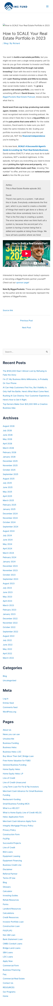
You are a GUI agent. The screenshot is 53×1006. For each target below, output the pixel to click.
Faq (4, 974)
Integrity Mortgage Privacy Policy (18, 825)
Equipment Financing (12, 860)
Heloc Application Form (13, 817)
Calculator (7, 891)
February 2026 (9, 452)
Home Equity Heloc (11, 769)
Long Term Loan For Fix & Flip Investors (21, 787)
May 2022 (7, 649)
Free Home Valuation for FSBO (17, 760)
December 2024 (10, 513)
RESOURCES (8, 987)
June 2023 (8, 592)
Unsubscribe (8, 739)
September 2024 (10, 527)
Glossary (7, 887)
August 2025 (8, 479)
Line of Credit (9, 778)
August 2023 (9, 583)
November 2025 (10, 465)
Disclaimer (7, 869)
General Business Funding (14, 765)
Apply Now (8, 961)
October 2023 (9, 575)
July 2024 (7, 535)
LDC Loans (8, 957)
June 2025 (7, 487)
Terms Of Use (9, 878)
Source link (8, 310)
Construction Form (11, 834)
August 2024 (9, 531)
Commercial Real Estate (14, 978)
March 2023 (8, 605)
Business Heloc (10, 747)
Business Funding (11, 743)
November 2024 (10, 518)
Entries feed (8, 703)
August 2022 (8, 636)
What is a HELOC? (11, 808)
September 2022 (10, 631)
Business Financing (11, 970)
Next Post (26, 327)
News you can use (11, 734)
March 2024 (8, 553)
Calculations (8, 913)
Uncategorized (9, 680)
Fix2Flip (6, 839)
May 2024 (7, 544)
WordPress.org (9, 712)
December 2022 (10, 618)
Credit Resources (11, 917)
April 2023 (7, 601)
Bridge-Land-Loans (11, 948)
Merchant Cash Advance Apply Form (19, 821)
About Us (7, 730)
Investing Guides (10, 895)
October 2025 (9, 470)
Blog (6, 43)
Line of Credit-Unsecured (14, 782)
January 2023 (9, 614)
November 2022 (10, 623)
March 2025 (8, 500)
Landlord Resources (12, 909)
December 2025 (10, 461)
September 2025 (10, 474)
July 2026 (7, 430)
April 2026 (7, 443)
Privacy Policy (9, 830)
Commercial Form (11, 965)
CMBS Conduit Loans (12, 944)
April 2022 (7, 653)
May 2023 (7, 597)
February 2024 (9, 557)
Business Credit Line (12, 865)
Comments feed (10, 707)
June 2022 (7, 645)
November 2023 (10, 570)
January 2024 (9, 561)
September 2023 (10, 579)
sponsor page (22, 282)
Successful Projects (12, 843)
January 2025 (9, 509)
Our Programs (9, 992)
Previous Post (26, 320)
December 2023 (10, 566)
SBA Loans (8, 952)
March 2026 (8, 448)
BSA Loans (8, 852)
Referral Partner (10, 874)
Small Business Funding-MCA (16, 804)
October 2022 (9, 627)
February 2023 (9, 610)
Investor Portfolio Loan (13, 922)
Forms (5, 904)
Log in (5, 699)
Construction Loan (11, 926)
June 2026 (8, 435)
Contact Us (8, 983)
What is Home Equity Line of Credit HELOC (22, 812)
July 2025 (7, 483)
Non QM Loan (9, 935)
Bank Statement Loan (13, 939)
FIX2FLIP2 (7, 930)
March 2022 (8, 658)
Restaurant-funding (11, 799)
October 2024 (9, 522)
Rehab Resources (11, 900)
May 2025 (7, 492)
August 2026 (9, 426)
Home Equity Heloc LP (13, 774)
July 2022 (7, 640)
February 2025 (9, 505)
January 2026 (9, 457)
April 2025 (7, 496)
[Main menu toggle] (47, 6)
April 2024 (7, 548)
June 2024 (8, 540)
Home (5, 996)
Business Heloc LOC (12, 752)
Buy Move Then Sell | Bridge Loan (18, 756)
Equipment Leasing (11, 856)
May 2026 (7, 439)
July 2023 (7, 588)
